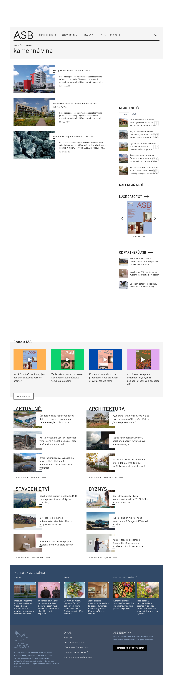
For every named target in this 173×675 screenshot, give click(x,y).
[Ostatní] (125, 35)
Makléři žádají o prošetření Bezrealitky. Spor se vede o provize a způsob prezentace (127, 543)
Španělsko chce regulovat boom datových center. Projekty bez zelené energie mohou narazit (56, 419)
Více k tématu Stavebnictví (30, 557)
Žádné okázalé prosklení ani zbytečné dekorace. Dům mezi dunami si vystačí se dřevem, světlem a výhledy (98, 607)
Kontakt (68, 638)
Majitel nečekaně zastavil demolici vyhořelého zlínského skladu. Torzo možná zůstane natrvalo (57, 441)
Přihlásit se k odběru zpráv (130, 647)
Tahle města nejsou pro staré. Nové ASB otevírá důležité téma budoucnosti (67, 377)
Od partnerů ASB (132, 252)
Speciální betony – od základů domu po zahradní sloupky (143, 285)
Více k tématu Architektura (103, 477)
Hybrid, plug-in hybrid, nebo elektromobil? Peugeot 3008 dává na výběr (130, 521)
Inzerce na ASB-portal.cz (76, 642)
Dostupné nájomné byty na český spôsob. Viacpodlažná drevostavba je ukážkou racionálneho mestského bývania (24, 607)
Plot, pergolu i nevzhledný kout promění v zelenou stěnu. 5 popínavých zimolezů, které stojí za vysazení (147, 607)
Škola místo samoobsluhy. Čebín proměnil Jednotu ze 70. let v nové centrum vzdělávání (144, 158)
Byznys (88, 34)
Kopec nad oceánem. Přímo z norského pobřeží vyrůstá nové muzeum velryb (128, 441)
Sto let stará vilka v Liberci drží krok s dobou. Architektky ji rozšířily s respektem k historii (128, 462)
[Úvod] (23, 34)
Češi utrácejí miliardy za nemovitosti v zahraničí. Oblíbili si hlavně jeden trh (130, 499)
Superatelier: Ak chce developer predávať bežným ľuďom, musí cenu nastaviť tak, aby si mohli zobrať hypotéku (48, 607)
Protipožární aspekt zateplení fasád (71, 70)
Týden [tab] (124, 114)
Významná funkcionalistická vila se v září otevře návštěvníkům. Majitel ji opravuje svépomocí (130, 419)
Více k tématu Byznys (100, 557)
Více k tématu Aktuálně (28, 477)
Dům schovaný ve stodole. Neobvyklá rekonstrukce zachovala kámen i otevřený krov (143, 122)
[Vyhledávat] (156, 35)
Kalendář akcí (131, 185)
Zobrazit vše (23, 396)
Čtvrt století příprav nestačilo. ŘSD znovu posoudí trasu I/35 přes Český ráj (58, 499)
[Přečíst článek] (34, 79)
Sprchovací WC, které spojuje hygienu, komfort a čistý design (144, 273)
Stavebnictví (70, 34)
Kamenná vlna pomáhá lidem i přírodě (73, 136)
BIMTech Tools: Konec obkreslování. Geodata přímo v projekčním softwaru (55, 521)
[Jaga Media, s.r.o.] (21, 639)
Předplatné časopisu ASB (76, 647)
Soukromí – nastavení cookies (78, 657)
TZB (101, 34)
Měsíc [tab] (134, 114)
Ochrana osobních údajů (76, 652)
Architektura (47, 34)
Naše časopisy (130, 196)
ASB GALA (115, 34)
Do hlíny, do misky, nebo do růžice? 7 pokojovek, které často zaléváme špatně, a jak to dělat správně (73, 607)
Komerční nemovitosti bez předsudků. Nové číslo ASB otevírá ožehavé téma (103, 377)
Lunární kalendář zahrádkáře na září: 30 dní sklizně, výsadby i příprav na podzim (123, 604)
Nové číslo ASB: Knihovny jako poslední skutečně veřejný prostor (29, 377)
